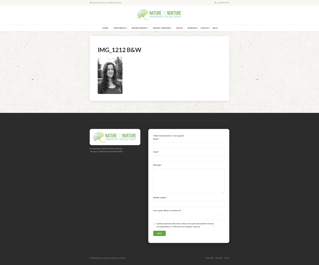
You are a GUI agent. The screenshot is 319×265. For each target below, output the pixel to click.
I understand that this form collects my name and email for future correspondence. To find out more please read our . (185, 225)
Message (157, 165)
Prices (179, 28)
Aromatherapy (140, 28)
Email (156, 152)
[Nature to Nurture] (160, 20)
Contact (205, 28)
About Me (209, 258)
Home (105, 28)
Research (193, 28)
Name (156, 139)
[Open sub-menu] (110, 28)
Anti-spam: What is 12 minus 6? (167, 210)
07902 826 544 (223, 2)
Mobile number (160, 197)
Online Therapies (162, 28)
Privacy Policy (207, 227)
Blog (215, 28)
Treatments (119, 28)
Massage (218, 258)
